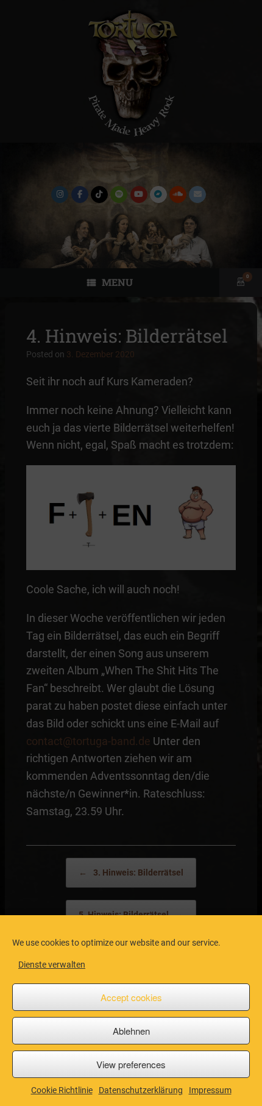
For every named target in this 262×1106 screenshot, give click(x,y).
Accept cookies (131, 997)
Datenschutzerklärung (141, 1090)
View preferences (131, 1064)
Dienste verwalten (51, 964)
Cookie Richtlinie (62, 1090)
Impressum (210, 1090)
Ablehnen (131, 1030)
